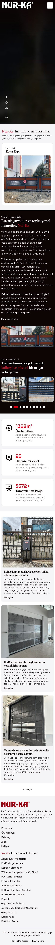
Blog (4, 841)
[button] (11, 407)
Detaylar (8, 597)
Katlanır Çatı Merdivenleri (16, 890)
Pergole (5, 898)
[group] (14, 389)
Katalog (5, 837)
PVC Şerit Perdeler (11, 876)
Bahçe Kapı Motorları (13, 858)
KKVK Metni (38, 940)
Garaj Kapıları (14, 151)
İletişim (5, 846)
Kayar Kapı (7, 916)
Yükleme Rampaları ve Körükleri (19, 872)
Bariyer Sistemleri (11, 885)
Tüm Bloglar (27, 789)
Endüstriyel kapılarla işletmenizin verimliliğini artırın (24, 664)
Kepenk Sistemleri (11, 867)
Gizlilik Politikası (19, 940)
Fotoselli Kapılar (10, 881)
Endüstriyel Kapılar (12, 863)
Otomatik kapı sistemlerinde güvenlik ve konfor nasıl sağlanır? (26, 752)
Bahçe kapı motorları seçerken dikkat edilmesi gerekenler (26, 573)
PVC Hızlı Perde (10, 921)
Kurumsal (7, 828)
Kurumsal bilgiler (9, 319)
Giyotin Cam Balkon (12, 903)
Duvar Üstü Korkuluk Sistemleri (19, 907)
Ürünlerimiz (11, 148)
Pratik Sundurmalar (12, 894)
